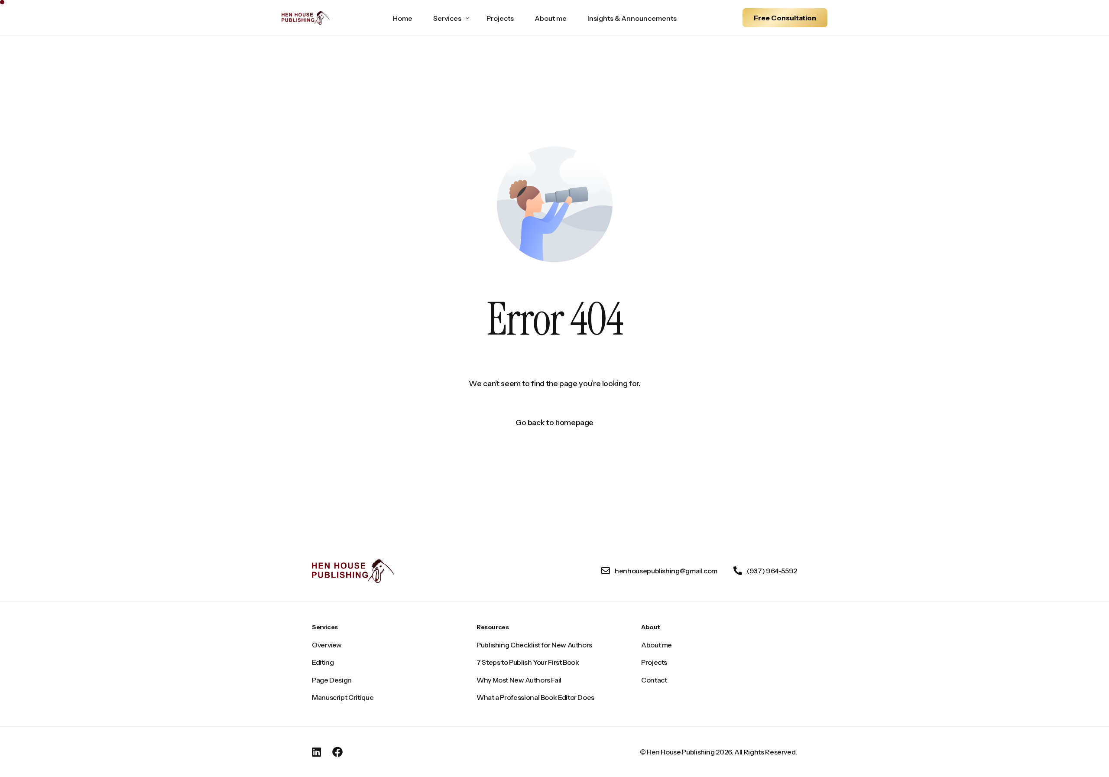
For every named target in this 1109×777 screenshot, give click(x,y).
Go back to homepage (554, 422)
